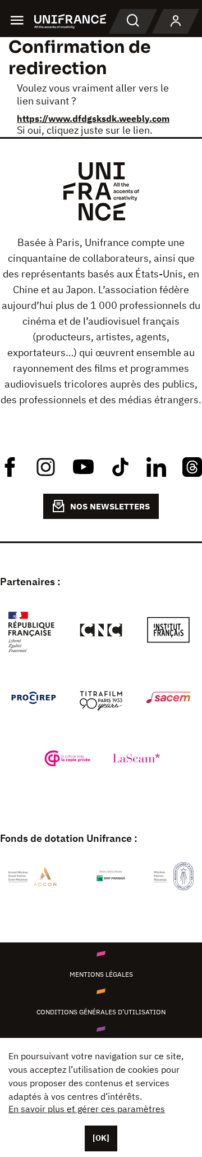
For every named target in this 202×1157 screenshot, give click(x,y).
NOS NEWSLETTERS (110, 506)
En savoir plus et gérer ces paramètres (86, 1108)
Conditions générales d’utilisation (101, 1012)
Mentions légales (101, 974)
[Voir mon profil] (175, 21)
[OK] (101, 1138)
